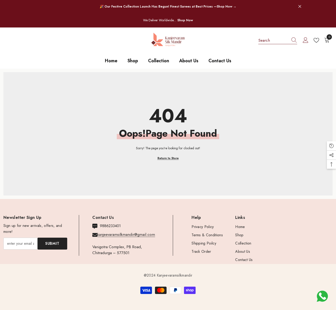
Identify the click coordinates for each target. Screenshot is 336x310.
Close (300, 6)
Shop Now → (226, 6)
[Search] (277, 40)
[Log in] (305, 40)
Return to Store (168, 158)
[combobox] (273, 40)
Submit (52, 243)
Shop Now (185, 20)
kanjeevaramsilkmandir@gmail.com (126, 234)
